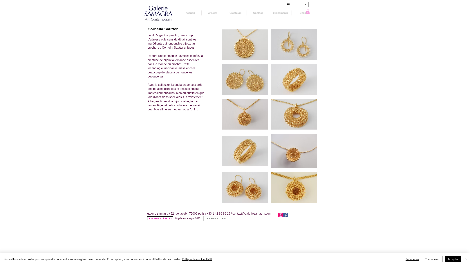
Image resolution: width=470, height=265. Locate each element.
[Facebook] (285, 215)
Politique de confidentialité (197, 259)
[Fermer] (465, 259)
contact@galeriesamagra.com (251, 213)
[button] (308, 11)
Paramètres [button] (412, 259)
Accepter (453, 259)
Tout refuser (432, 259)
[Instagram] (280, 215)
